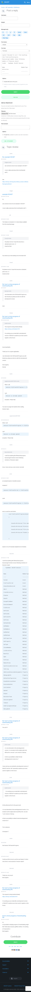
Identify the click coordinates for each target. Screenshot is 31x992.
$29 (12, 946)
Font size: (3, 48)
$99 (18, 946)
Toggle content (15, 961)
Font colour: (4, 42)
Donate (15, 942)
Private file (16, 136)
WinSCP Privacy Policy (19, 986)
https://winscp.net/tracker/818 (12, 329)
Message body (4, 29)
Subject (3, 22)
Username (3, 15)
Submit (15, 92)
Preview (15, 97)
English (15, 978)
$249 (21, 946)
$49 (15, 946)
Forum (2, 7)
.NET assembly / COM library (12, 7)
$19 (9, 946)
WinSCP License (7, 986)
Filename (3, 111)
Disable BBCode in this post (10, 81)
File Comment (4, 123)
